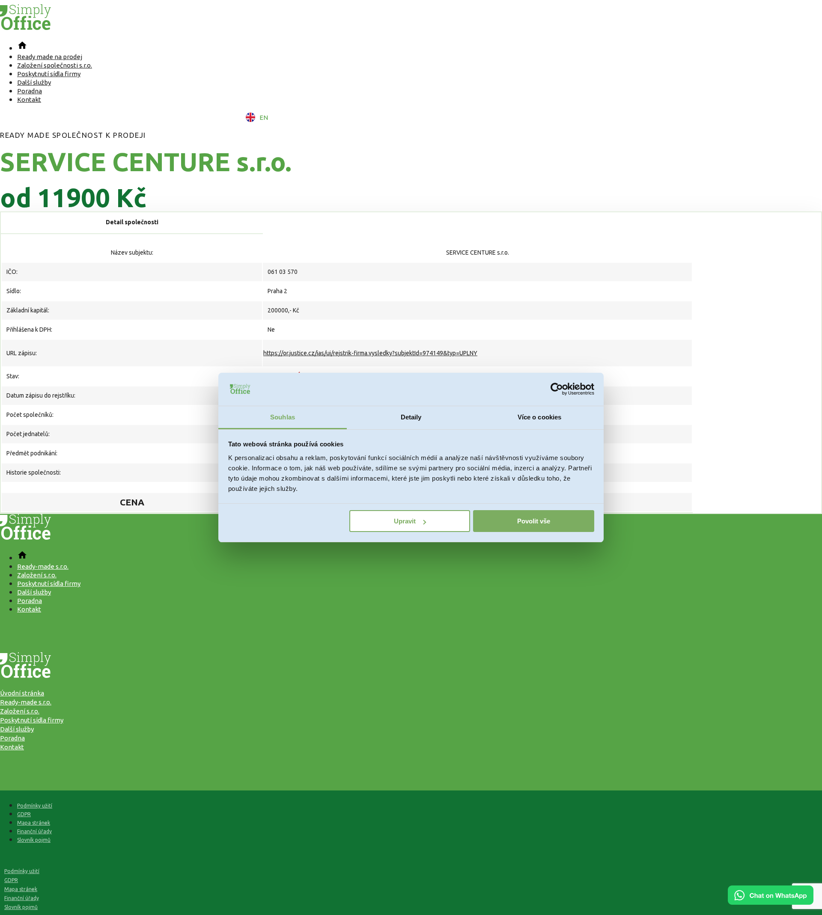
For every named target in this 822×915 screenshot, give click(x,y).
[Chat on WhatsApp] (770, 901)
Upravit (405, 521)
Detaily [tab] (411, 417)
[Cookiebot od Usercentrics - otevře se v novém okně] (556, 389)
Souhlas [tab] (282, 417)
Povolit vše (533, 521)
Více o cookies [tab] (539, 417)
